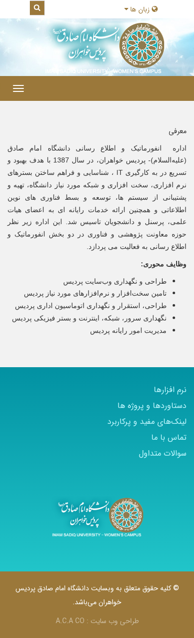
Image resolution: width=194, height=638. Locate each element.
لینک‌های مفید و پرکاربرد (147, 421)
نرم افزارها (170, 390)
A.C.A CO (70, 621)
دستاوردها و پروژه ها (152, 405)
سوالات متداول (163, 453)
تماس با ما (169, 437)
